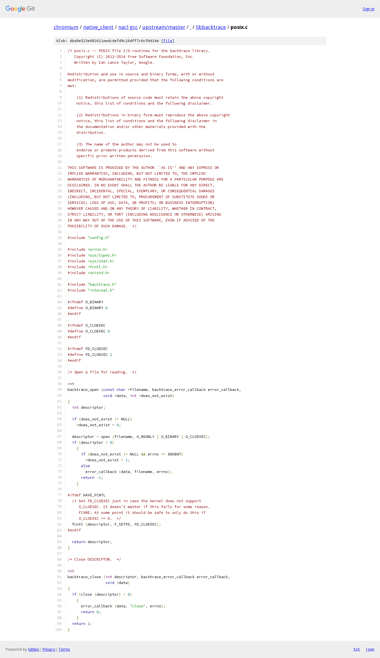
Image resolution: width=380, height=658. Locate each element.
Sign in (368, 8)
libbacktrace (211, 27)
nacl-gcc (128, 27)
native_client (98, 27)
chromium (66, 27)
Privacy (48, 649)
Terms (64, 649)
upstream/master (163, 27)
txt (356, 649)
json (370, 649)
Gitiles (33, 649)
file (167, 40)
